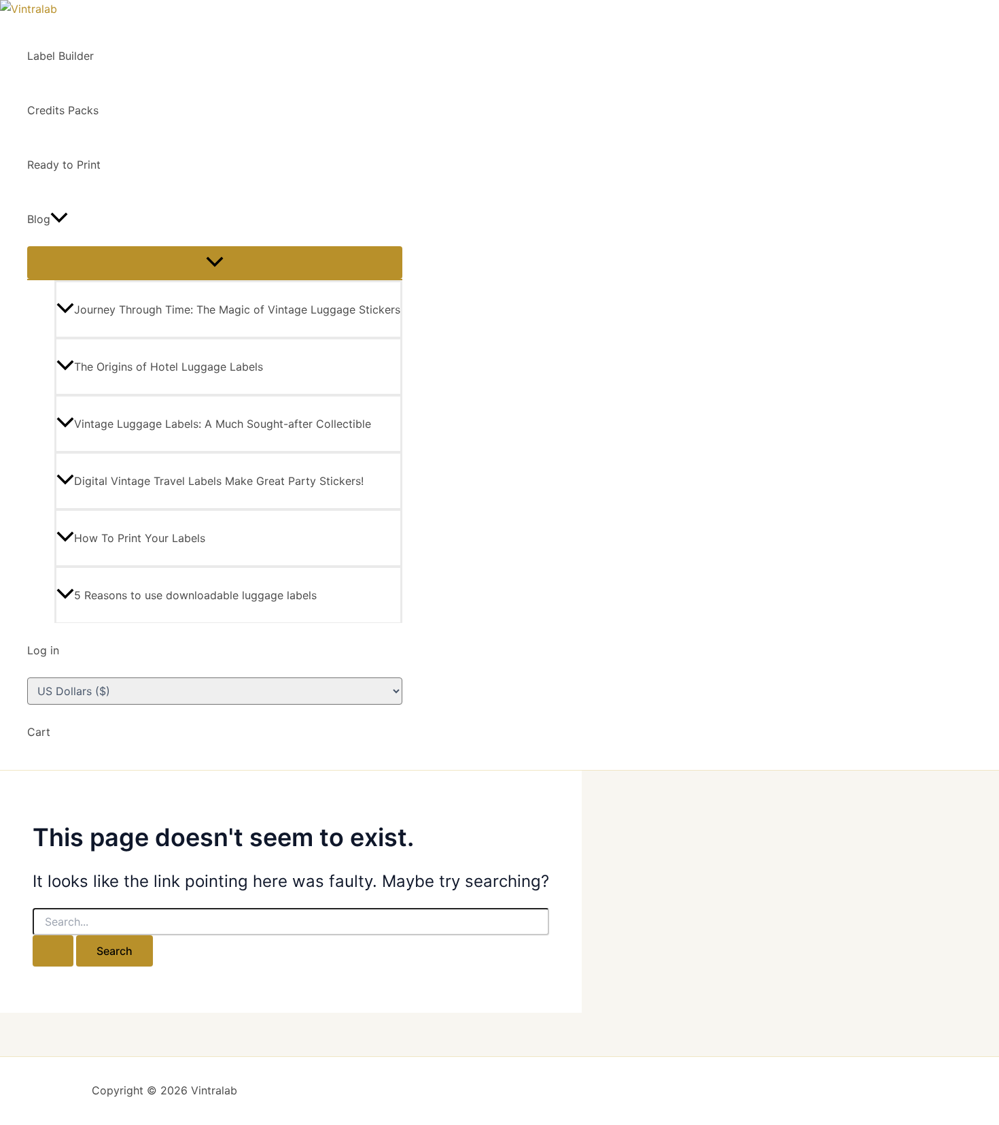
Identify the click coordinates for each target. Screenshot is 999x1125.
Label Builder (60, 56)
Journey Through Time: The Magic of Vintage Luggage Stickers (237, 309)
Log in (43, 650)
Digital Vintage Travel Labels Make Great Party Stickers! (219, 481)
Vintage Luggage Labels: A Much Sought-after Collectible (222, 424)
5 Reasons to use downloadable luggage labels (195, 595)
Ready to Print (64, 164)
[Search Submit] (53, 951)
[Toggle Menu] (214, 262)
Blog (38, 219)
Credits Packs (63, 110)
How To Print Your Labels (139, 538)
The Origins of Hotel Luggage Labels (168, 366)
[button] (59, 219)
